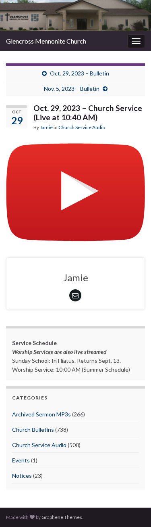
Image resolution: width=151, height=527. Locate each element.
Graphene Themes (61, 517)
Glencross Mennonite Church (46, 41)
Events (21, 460)
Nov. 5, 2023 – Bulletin (71, 88)
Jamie (46, 127)
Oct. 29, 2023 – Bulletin (79, 73)
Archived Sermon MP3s (41, 414)
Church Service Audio (81, 127)
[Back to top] (133, 509)
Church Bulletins (33, 429)
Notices (22, 475)
